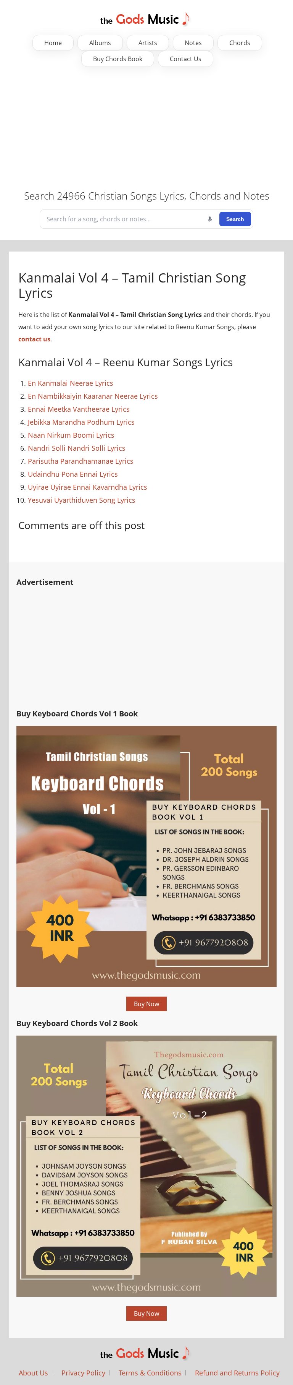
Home (53, 43)
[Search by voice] (210, 219)
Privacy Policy (83, 1372)
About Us (33, 1372)
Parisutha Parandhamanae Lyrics (81, 461)
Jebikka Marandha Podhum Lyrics (81, 422)
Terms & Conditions (150, 1372)
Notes (193, 43)
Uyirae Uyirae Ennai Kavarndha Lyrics (87, 487)
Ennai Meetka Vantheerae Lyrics (79, 409)
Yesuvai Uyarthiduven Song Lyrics (81, 500)
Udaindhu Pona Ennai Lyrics (73, 474)
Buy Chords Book (117, 59)
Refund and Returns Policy (237, 1372)
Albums (100, 43)
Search (235, 219)
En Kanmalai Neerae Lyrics (70, 383)
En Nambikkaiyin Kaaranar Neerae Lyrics (93, 396)
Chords (239, 43)
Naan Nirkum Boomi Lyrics (71, 435)
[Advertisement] (146, 128)
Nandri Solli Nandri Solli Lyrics (77, 448)
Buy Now (146, 1004)
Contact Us (185, 59)
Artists (147, 43)
